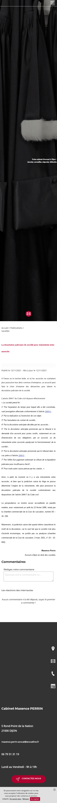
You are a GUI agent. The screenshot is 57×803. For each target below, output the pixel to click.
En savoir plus (15, 799)
